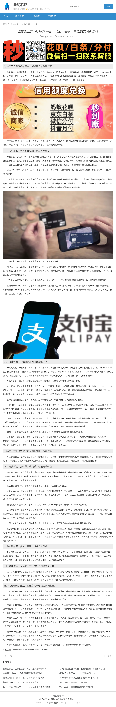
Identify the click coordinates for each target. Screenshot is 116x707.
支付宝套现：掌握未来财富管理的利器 (76, 687)
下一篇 (107, 656)
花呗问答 (51, 16)
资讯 (54, 696)
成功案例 (35, 16)
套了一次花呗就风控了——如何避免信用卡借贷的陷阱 (26, 687)
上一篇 (8, 656)
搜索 (108, 6)
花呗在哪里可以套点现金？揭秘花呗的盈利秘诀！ (24, 669)
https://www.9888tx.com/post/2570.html (30, 650)
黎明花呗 (50, 703)
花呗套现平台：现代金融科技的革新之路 (20, 682)
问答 (58, 696)
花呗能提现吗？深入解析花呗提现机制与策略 (79, 678)
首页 (6, 16)
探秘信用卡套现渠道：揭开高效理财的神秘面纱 (23, 678)
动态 (62, 696)
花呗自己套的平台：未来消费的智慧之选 (77, 673)
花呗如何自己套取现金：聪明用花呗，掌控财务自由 (82, 669)
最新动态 (19, 16)
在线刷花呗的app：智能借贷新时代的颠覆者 (22, 673)
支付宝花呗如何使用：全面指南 (73, 682)
